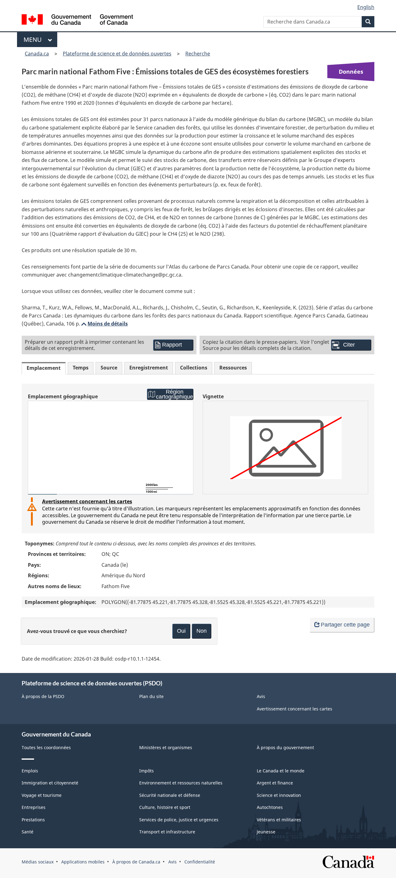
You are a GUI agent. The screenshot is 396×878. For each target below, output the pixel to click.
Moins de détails (104, 323)
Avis (261, 696)
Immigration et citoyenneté (50, 783)
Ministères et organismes (165, 747)
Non (201, 631)
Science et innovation (279, 795)
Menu (34, 39)
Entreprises (33, 807)
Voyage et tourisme (42, 795)
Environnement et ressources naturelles (180, 783)
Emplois (30, 771)
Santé (27, 832)
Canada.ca (37, 53)
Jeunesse (266, 832)
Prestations (33, 820)
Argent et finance (275, 783)
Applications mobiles (83, 862)
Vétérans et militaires (279, 820)
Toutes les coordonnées (46, 747)
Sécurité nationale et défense (169, 795)
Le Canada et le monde (280, 771)
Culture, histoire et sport (164, 807)
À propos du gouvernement (285, 747)
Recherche (197, 53)
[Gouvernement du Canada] (77, 20)
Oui (181, 631)
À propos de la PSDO (43, 696)
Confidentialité (199, 862)
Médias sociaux (38, 862)
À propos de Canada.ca (136, 862)
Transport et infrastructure (167, 832)
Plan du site (151, 696)
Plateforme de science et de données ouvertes (117, 53)
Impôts (146, 771)
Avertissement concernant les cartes (87, 501)
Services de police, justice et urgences (178, 820)
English (365, 7)
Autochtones (270, 807)
